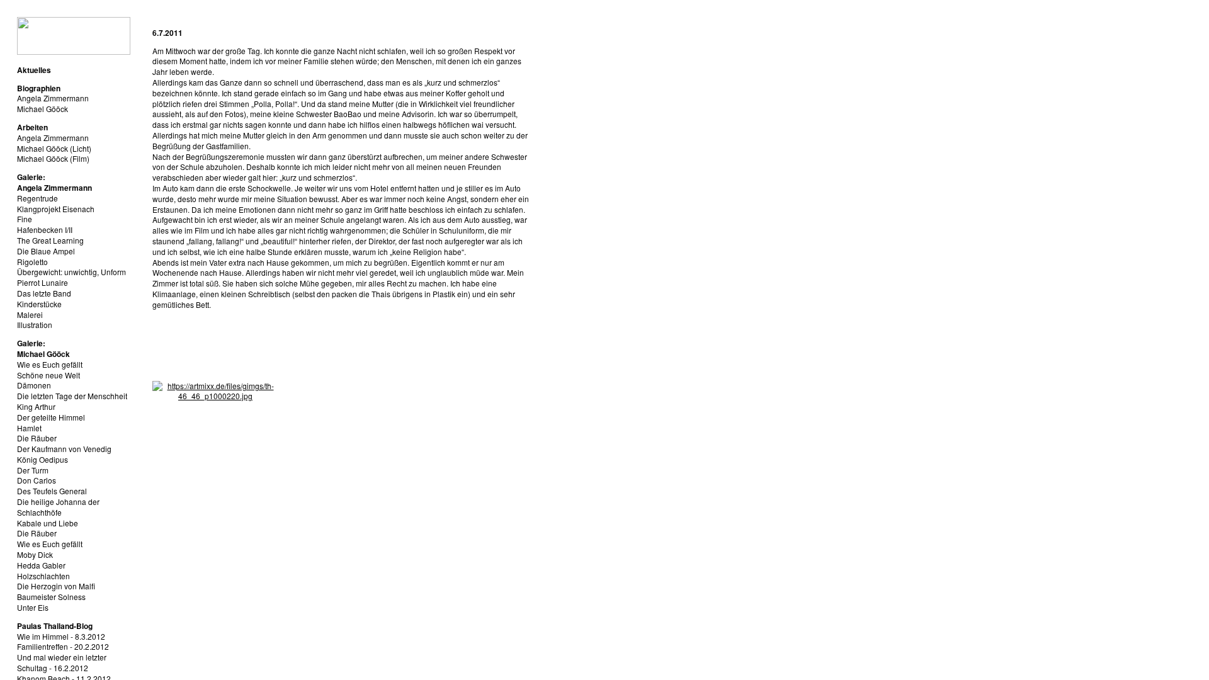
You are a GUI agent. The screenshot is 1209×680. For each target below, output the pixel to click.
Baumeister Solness (51, 596)
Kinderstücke (39, 303)
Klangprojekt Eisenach (55, 208)
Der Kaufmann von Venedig (64, 448)
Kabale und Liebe (47, 523)
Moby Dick (35, 554)
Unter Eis (32, 607)
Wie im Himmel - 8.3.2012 (61, 636)
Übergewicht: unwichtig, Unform (71, 271)
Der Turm (32, 470)
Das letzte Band (44, 293)
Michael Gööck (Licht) (54, 148)
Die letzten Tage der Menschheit (72, 395)
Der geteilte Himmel (51, 417)
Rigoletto (32, 261)
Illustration (34, 324)
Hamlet (29, 427)
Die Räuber (37, 438)
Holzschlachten (43, 575)
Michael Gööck (42, 108)
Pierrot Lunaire (42, 282)
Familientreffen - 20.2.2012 (63, 646)
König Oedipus (42, 459)
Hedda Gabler (41, 565)
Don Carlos (36, 480)
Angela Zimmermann (53, 98)
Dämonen (34, 385)
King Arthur (36, 406)
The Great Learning (50, 240)
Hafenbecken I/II (44, 229)
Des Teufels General (52, 490)
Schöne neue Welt (48, 375)
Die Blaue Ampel (46, 251)
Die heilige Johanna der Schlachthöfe (58, 507)
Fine (24, 218)
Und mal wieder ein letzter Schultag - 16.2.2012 (61, 662)
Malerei (30, 314)
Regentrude (37, 198)
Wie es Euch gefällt (49, 364)
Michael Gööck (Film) (53, 158)
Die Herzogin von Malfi (56, 586)
